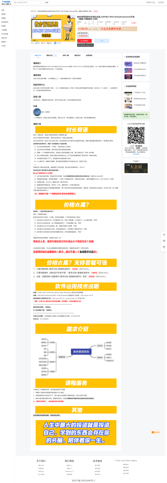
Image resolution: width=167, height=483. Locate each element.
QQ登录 (161, 2)
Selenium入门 (69, 471)
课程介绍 (38, 55)
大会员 (3, 46)
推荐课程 (89, 55)
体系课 (3, 26)
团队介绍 (41, 465)
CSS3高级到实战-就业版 (141, 69)
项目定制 (97, 468)
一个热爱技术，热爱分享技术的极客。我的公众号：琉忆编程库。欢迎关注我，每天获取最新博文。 (65, 118)
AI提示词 (4, 38)
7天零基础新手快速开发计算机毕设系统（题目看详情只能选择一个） (141, 105)
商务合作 (41, 471)
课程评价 (77, 55)
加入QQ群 (41, 474)
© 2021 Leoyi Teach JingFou (126, 461)
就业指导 (97, 471)
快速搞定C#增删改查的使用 (141, 63)
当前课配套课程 (83, 36)
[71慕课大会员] (136, 168)
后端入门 (69, 468)
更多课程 (69, 474)
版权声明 (126, 470)
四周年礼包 (150, 2)
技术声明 (126, 473)
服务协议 (126, 464)
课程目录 (51, 55)
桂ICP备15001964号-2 (83, 480)
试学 (101, 41)
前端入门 (69, 465)
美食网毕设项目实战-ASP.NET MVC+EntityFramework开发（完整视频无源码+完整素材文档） (141, 98)
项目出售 (97, 474)
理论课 (3, 14)
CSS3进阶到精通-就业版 (141, 75)
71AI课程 (4, 30)
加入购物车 (84, 41)
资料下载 (66, 55)
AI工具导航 (4, 34)
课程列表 (33, 11)
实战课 (3, 18)
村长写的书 (4, 22)
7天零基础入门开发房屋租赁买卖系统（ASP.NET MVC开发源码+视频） (141, 92)
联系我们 (41, 468)
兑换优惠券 (136, 154)
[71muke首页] (6, 3)
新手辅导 (97, 465)
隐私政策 (126, 467)
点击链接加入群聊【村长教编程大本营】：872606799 (62, 316)
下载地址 (48, 307)
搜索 (46, 2)
